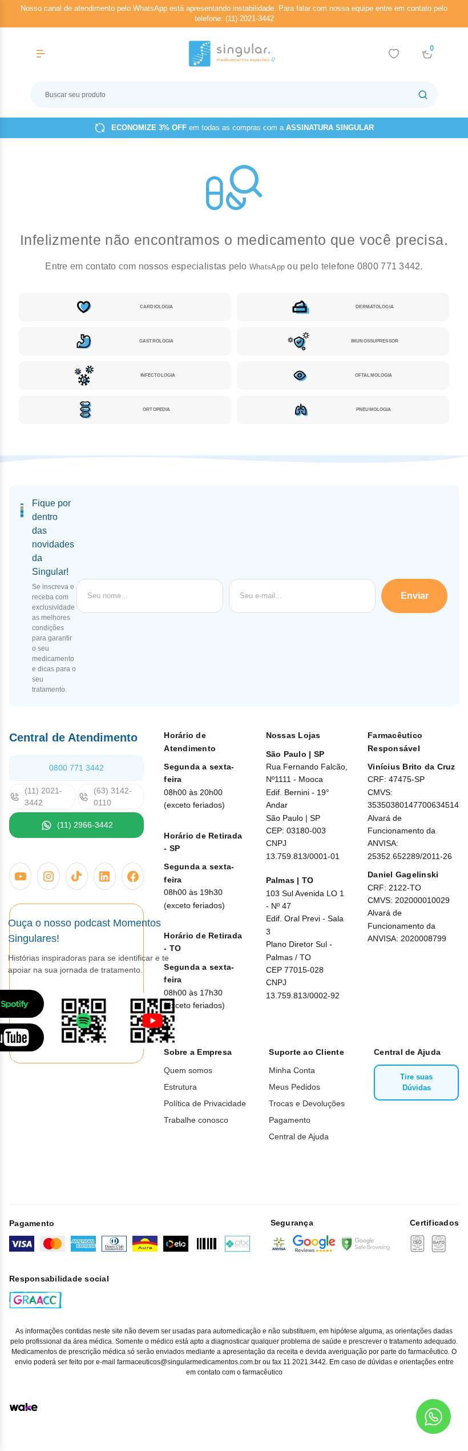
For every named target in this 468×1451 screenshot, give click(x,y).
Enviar (415, 595)
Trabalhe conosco (196, 1119)
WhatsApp (268, 267)
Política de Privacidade (205, 1103)
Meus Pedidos (294, 1086)
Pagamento (289, 1119)
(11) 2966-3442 (85, 824)
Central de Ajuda (299, 1136)
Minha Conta (292, 1070)
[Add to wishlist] (394, 53)
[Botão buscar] (423, 94)
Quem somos (188, 1070)
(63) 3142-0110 (113, 796)
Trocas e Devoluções (307, 1103)
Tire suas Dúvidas (416, 1083)
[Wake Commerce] (23, 1407)
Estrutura (180, 1086)
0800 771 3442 (76, 767)
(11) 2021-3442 (43, 796)
